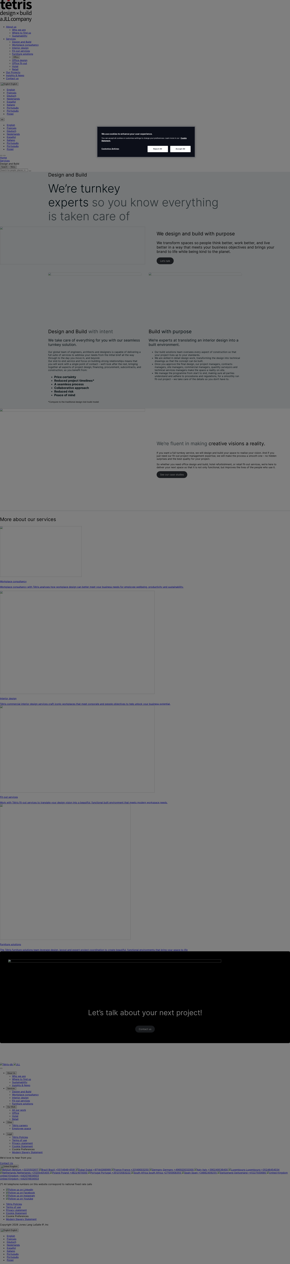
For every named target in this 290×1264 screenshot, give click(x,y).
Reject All (157, 149)
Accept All (180, 149)
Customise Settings (110, 149)
